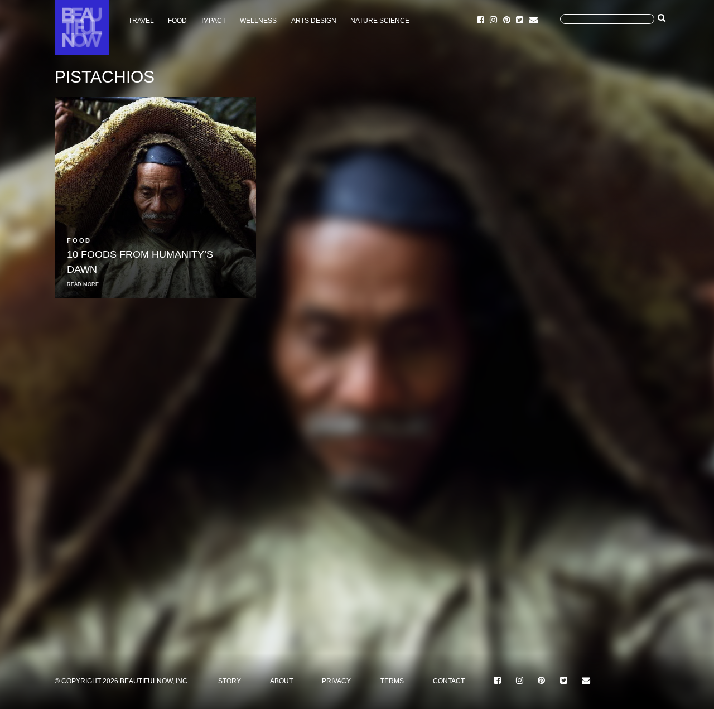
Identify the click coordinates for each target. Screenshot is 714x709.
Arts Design (313, 21)
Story (229, 681)
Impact (213, 21)
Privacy (336, 681)
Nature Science (379, 21)
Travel (141, 21)
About (281, 681)
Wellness (258, 21)
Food (177, 21)
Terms (392, 681)
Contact (449, 681)
